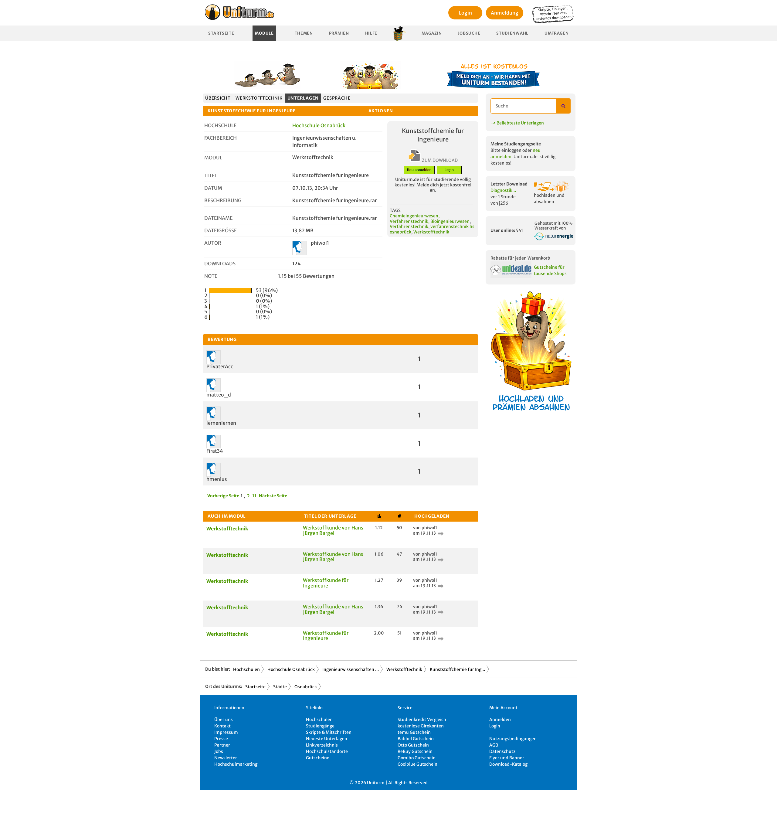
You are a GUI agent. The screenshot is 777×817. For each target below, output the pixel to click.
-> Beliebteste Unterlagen (517, 123)
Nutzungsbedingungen (513, 738)
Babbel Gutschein (416, 738)
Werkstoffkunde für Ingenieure (325, 583)
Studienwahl (512, 33)
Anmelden (500, 719)
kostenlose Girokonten (421, 726)
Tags (395, 210)
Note (210, 276)
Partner (222, 745)
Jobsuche (469, 33)
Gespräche (336, 98)
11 (254, 496)
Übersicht (218, 98)
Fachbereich (220, 138)
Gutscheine (317, 758)
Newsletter (225, 758)
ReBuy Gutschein (415, 751)
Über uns (223, 719)
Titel (210, 175)
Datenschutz (502, 751)
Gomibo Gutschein (417, 758)
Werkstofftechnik (259, 98)
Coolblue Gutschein (417, 764)
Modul (213, 158)
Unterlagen (303, 98)
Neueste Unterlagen (326, 738)
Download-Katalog (508, 764)
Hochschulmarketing (235, 764)
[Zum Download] (440, 533)
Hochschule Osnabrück (318, 125)
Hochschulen (246, 669)
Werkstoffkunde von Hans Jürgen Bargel (333, 530)
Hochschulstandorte (327, 751)
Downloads (220, 263)
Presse (221, 738)
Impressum (226, 732)
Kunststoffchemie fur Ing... (457, 669)
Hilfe (371, 33)
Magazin (432, 33)
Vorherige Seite (223, 496)
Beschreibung (222, 200)
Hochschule (220, 125)
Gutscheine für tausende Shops (550, 270)
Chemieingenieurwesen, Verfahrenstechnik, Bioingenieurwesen (430, 218)
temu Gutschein (414, 732)
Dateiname (218, 218)
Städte (280, 686)
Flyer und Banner (506, 758)
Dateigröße (220, 230)
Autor (212, 243)
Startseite (221, 33)
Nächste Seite (273, 496)
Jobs (218, 751)
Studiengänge (320, 726)
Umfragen (557, 33)
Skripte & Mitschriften (328, 732)
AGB (493, 745)
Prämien (339, 33)
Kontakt (222, 726)
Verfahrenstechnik (409, 226)
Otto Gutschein (413, 745)
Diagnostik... (503, 190)
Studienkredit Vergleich (422, 719)
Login (465, 13)
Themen (304, 33)
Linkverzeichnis (322, 745)
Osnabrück (305, 686)
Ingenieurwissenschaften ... (350, 669)
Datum (213, 188)
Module (264, 33)
